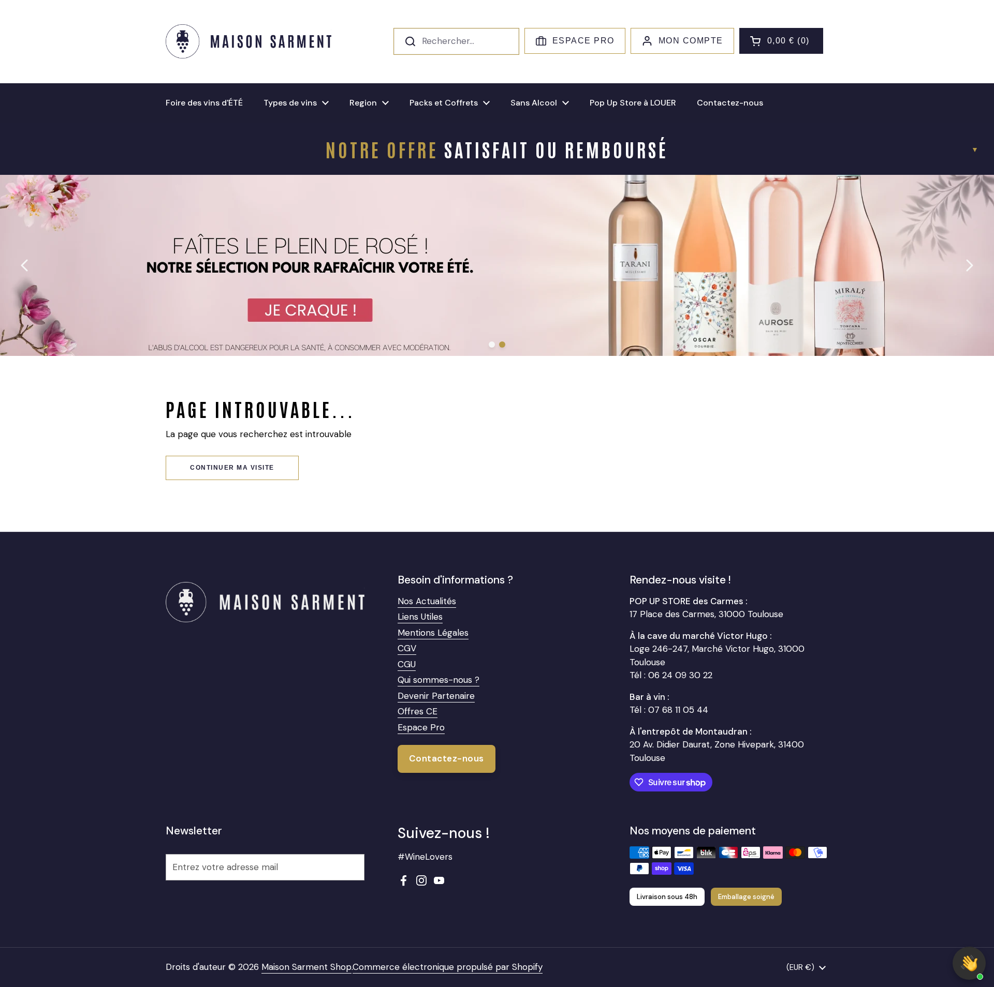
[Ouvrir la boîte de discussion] (969, 963)
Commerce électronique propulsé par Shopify (448, 967)
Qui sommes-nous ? (438, 679)
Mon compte (691, 40)
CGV (407, 648)
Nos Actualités (427, 601)
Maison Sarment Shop (306, 967)
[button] (781, 41)
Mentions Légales (433, 632)
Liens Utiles (420, 616)
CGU (407, 664)
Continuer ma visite (232, 467)
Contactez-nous (446, 758)
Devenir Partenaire (436, 695)
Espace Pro (583, 40)
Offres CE (417, 711)
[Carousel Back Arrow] (24, 265)
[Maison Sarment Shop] (248, 41)
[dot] (492, 344)
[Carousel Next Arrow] (969, 265)
